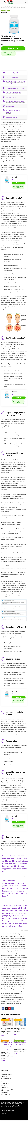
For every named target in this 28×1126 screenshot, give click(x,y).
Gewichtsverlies (5, 1078)
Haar (2, 1085)
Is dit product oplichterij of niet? (15, 101)
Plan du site (17, 1106)
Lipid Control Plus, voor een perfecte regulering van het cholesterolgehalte (7, 1031)
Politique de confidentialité (7, 1110)
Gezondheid (8, 6)
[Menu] (2, 2)
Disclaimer (3, 1113)
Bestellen (14, 48)
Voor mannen (4, 1094)
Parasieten (3, 1087)
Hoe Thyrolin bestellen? (13, 77)
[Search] (25, 2)
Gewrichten (4, 1080)
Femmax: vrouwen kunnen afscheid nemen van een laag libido (20, 1049)
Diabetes (3, 1076)
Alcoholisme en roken (6, 1074)
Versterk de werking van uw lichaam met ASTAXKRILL (19, 1030)
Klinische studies (11, 97)
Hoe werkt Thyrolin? (12, 73)
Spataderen (4, 1092)
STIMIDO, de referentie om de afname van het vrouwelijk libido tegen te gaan (7, 1055)
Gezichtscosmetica (6, 1081)
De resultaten (10, 106)
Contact (3, 1112)
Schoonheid (4, 1091)
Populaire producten (6, 1089)
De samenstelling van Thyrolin (15, 88)
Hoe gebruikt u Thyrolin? (13, 93)
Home (2, 6)
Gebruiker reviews (11, 117)
